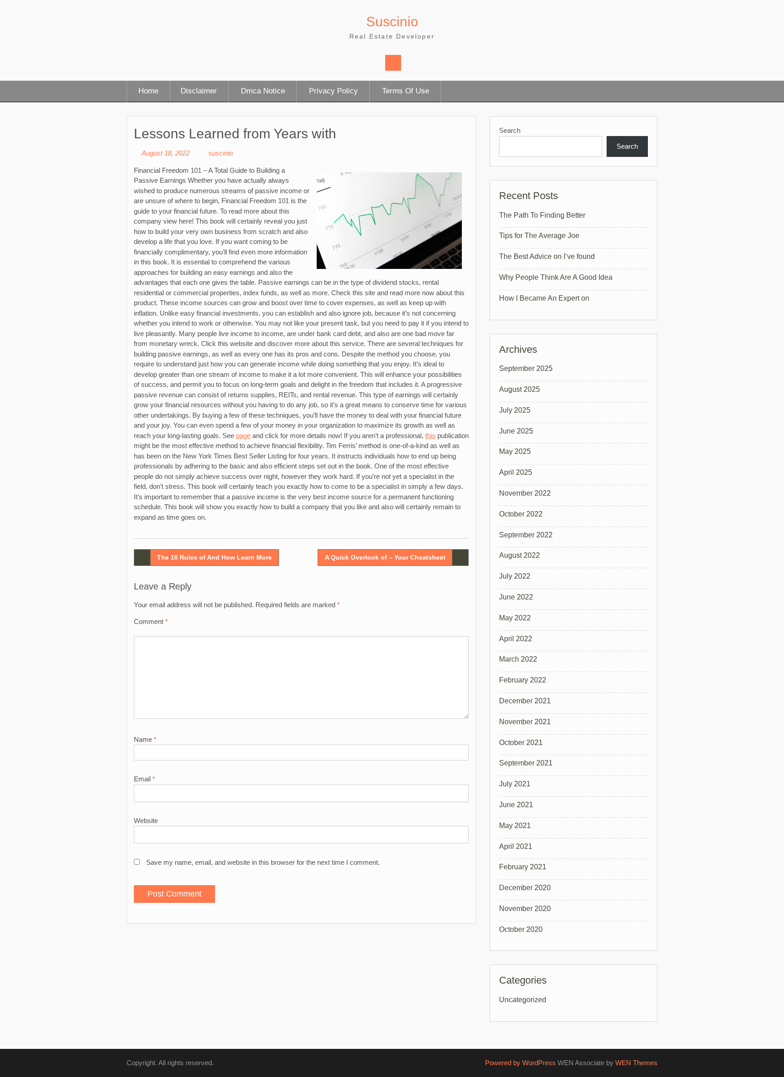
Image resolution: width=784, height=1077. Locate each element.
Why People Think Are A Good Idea (555, 277)
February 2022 (522, 680)
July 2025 (514, 410)
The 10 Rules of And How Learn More (214, 557)
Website (146, 820)
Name (145, 739)
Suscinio (392, 21)
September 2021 (526, 763)
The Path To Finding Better (542, 215)
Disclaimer (199, 91)
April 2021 (515, 846)
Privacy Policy (333, 91)
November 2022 (525, 493)
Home (148, 91)
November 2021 (525, 722)
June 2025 (516, 431)
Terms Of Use (405, 91)
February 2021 (522, 867)
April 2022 (515, 639)
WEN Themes (636, 1063)
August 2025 (519, 389)
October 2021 (521, 742)
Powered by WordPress (520, 1063)
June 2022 (516, 597)
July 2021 (514, 784)
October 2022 (521, 514)
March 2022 (518, 659)
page (243, 435)
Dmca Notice (263, 91)
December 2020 (525, 888)
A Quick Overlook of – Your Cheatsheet (385, 557)
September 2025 (526, 368)
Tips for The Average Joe (539, 235)
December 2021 (525, 701)
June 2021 (516, 805)
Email (144, 779)
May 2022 (515, 618)
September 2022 (526, 535)
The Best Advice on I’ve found (547, 256)
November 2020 (525, 908)
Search (509, 130)
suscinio (220, 153)
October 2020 (521, 929)
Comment (151, 621)
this (430, 435)
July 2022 (514, 576)
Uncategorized (522, 1000)
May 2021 (515, 825)
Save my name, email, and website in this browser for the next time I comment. (263, 862)
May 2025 (515, 451)
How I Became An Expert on (544, 298)
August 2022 (519, 555)
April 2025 (515, 472)
